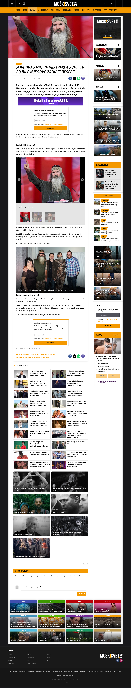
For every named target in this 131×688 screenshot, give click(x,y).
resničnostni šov (39, 357)
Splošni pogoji (93, 671)
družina (48, 357)
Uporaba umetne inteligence (65, 675)
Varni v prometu (110, 10)
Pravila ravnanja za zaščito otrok (110, 671)
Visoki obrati (43, 10)
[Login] (104, 3)
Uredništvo (22, 671)
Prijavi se (50, 128)
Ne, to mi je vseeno (103, 366)
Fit (83, 10)
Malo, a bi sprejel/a (103, 364)
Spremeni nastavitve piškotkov (62, 671)
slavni (32, 354)
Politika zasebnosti (80, 671)
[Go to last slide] (19, 179)
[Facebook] (19, 3)
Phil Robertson (21, 354)
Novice (17, 10)
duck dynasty (20, 357)
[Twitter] (74, 78)
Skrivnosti (97, 10)
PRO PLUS (31, 671)
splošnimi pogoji (47, 124)
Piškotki (48, 671)
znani (36, 354)
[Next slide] (82, 179)
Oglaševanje (13, 671)
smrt (54, 354)
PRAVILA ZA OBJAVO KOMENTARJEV (24, 580)
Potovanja (67, 10)
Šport (24, 10)
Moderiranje (40, 671)
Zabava (32, 10)
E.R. (20, 78)
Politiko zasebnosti (58, 124)
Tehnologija (55, 10)
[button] (25, 217)
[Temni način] (111, 3)
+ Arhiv (116, 335)
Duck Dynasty (29, 357)
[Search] (118, 3)
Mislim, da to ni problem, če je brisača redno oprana (108, 370)
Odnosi (76, 10)
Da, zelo (100, 361)
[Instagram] (24, 3)
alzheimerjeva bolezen (45, 354)
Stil (88, 10)
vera (27, 354)
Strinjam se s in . (49, 124)
